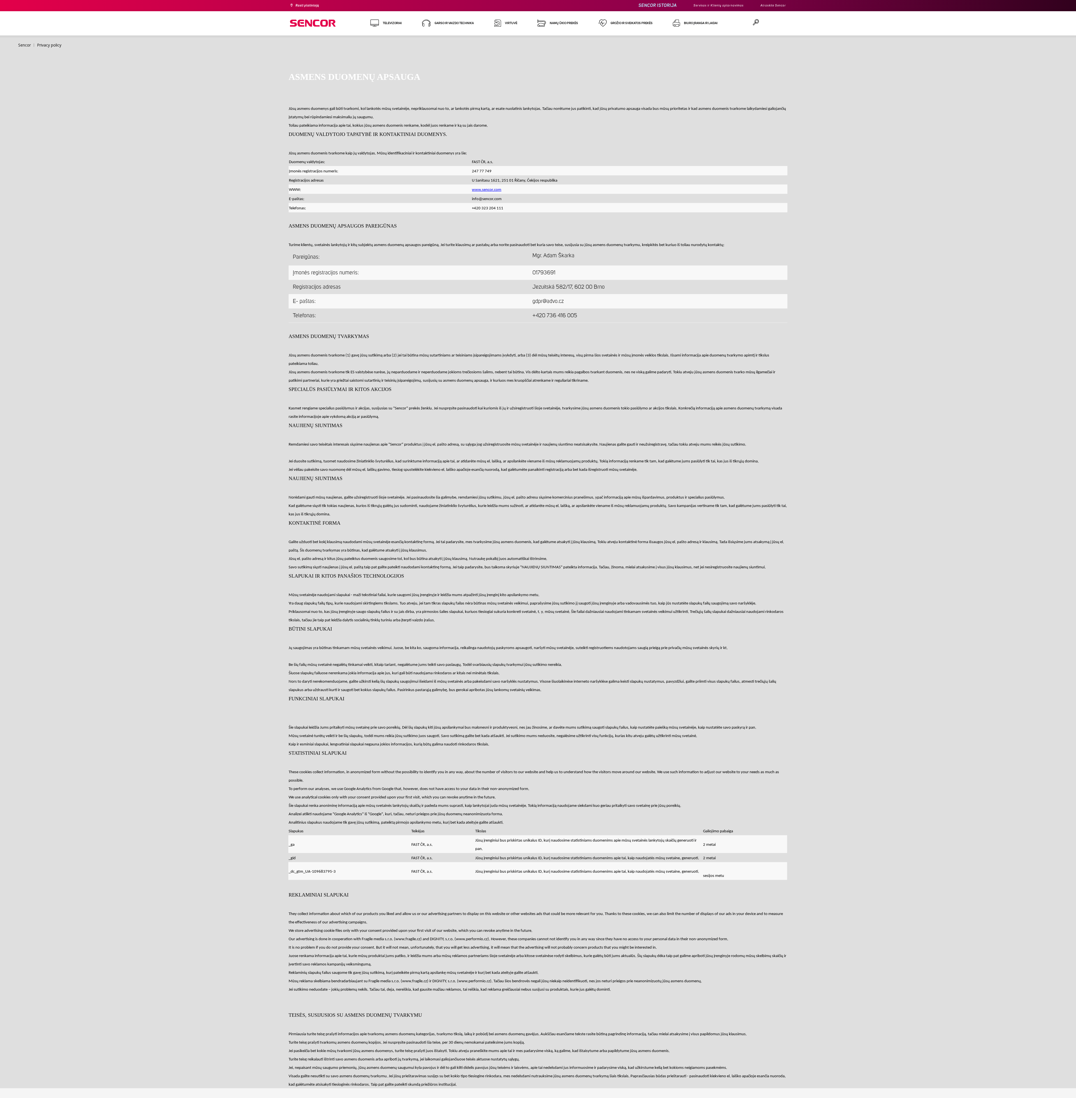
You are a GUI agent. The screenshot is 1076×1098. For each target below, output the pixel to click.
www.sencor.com (486, 190)
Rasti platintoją (310, 6)
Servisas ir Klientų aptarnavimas (708, 6)
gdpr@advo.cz (548, 301)
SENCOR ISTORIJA (643, 5)
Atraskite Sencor (770, 6)
